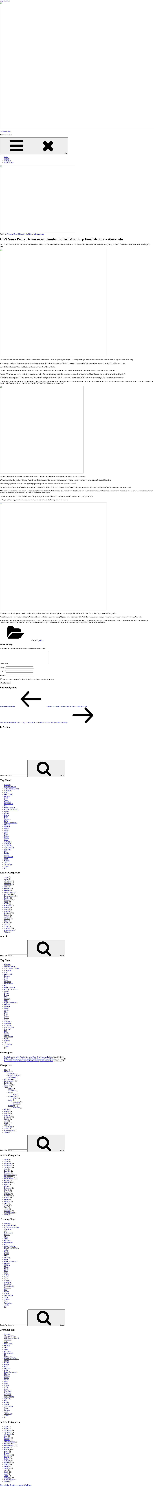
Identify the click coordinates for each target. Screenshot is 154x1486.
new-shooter (12, 1096)
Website (2, 675)
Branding (7, 888)
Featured (7, 900)
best (9, 1092)
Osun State (7, 845)
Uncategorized (9, 930)
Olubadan (7, 843)
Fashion (6, 898)
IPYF (6, 817)
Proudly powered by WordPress (20, 1485)
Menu (65, 153)
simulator (7, 919)
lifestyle (6, 907)
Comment (4, 664)
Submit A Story (9, 162)
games (6, 902)
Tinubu (6, 866)
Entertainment (8, 804)
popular (6, 855)
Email (2, 671)
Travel (6, 926)
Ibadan (6, 815)
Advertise (7, 160)
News (6, 834)
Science (6, 915)
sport (5, 921)
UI (5, 868)
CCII (6, 798)
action (6, 877)
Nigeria (6, 836)
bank (5, 886)
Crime (6, 800)
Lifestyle (7, 824)
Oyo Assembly (9, 847)
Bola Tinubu (8, 794)
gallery (6, 811)
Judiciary (7, 819)
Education (7, 802)
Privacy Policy (5, 1485)
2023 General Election (11, 788)
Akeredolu (7, 790)
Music (6, 832)
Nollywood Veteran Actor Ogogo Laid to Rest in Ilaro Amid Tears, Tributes (29, 1059)
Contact (6, 159)
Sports (6, 859)
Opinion (7, 911)
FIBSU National (9, 807)
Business (7, 796)
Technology (8, 864)
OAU (6, 840)
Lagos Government (10, 823)
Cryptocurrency (9, 892)
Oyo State (7, 849)
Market (6, 828)
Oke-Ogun (7, 842)
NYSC (6, 838)
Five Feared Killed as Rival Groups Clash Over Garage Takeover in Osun (28, 1061)
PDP (5, 851)
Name (2, 667)
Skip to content (5, 1)
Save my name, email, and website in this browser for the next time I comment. (29, 679)
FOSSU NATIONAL (11, 809)
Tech (5, 862)
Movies (6, 830)
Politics (40, 640)
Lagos (6, 821)
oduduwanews (39, 234)
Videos (6, 932)
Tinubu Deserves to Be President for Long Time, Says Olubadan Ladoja (28, 1057)
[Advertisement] (77, 745)
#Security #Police (10, 787)
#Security (7, 785)
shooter (6, 917)
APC (6, 792)
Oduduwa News (5, 131)
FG (5, 806)
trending (7, 928)
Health (6, 813)
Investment (7, 905)
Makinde (7, 826)
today (10, 1100)
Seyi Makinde (8, 857)
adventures (7, 881)
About (6, 157)
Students (7, 860)
